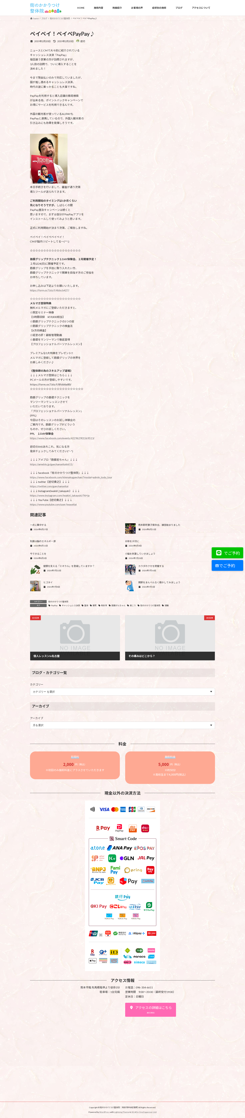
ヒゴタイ (48, 582)
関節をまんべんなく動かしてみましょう (159, 582)
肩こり (133, 605)
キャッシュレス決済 (71, 605)
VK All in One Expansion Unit (144, 1112)
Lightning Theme (121, 1112)
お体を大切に (132, 541)
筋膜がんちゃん (119, 605)
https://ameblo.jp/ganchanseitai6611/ (51, 464)
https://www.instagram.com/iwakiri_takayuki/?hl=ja (60, 495)
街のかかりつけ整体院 (58, 601)
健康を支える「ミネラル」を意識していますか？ (69, 566)
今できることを (38, 553)
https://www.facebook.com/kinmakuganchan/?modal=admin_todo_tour (71, 477)
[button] (150, 1010)
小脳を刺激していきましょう (140, 553)
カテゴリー (36, 684)
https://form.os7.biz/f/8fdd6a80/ (50, 384)
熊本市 (104, 605)
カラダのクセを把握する (151, 566)
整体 (86, 605)
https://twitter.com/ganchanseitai (49, 486)
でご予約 (231, 553)
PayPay (54, 605)
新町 (95, 605)
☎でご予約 (224, 565)
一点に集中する (38, 524)
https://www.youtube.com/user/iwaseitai (53, 504)
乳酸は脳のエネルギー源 (43, 541)
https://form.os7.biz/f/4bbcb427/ (49, 290)
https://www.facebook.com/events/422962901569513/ (62, 438)
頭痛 (167, 605)
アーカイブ (36, 718)
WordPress (104, 1112)
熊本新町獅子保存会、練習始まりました (159, 524)
